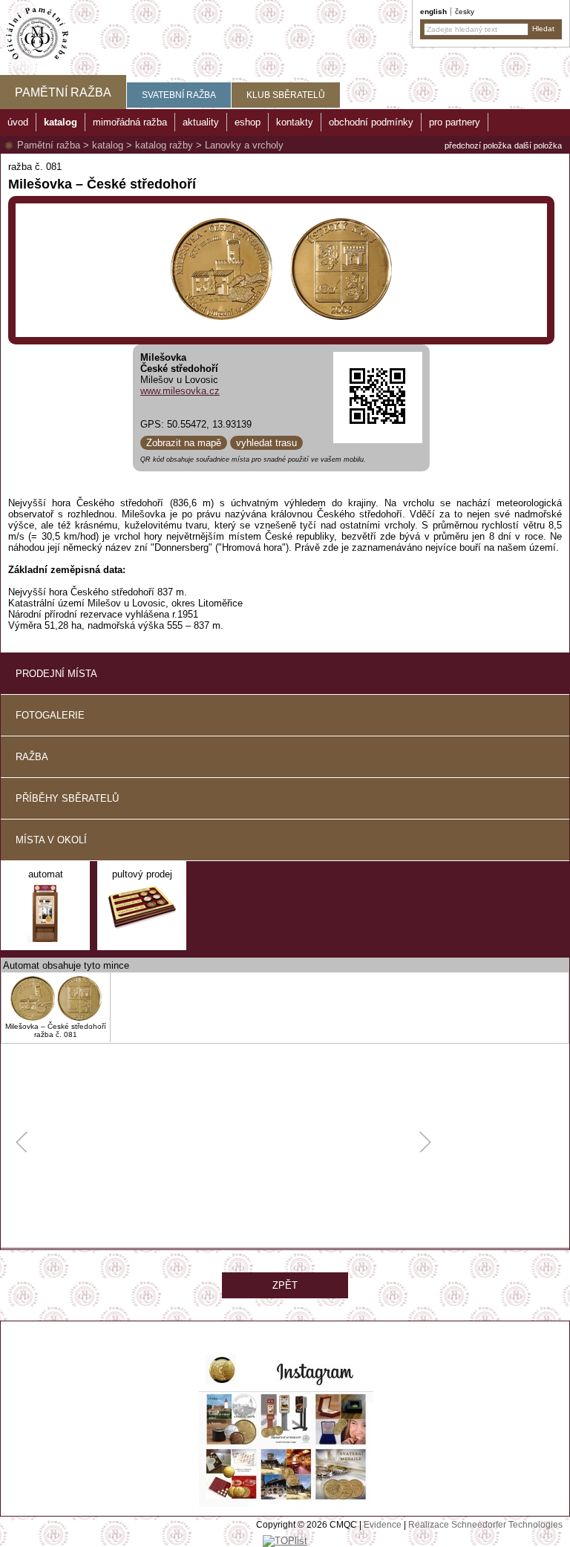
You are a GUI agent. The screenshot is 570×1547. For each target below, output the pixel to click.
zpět (285, 1285)
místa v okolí (51, 840)
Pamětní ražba (48, 145)
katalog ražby (164, 145)
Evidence (383, 1524)
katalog (107, 145)
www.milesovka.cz (180, 390)
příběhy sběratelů (67, 798)
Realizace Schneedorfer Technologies (485, 1524)
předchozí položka (478, 145)
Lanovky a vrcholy (244, 145)
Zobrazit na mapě (183, 442)
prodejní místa (56, 673)
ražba (32, 756)
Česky (464, 11)
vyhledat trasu (266, 442)
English (433, 11)
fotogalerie (50, 715)
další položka (538, 145)
